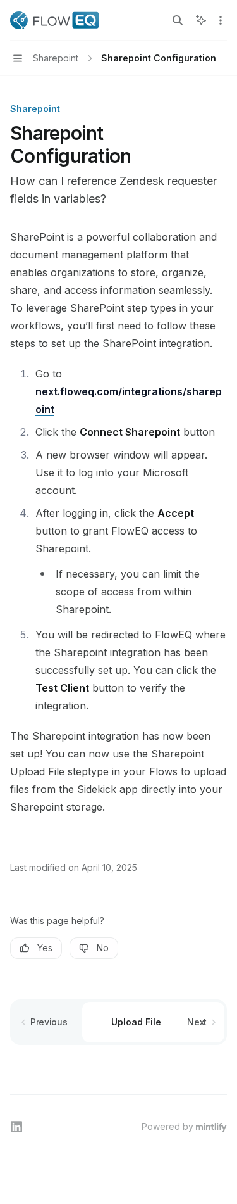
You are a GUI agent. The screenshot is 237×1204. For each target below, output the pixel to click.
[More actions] (220, 20)
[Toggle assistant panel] (201, 20)
